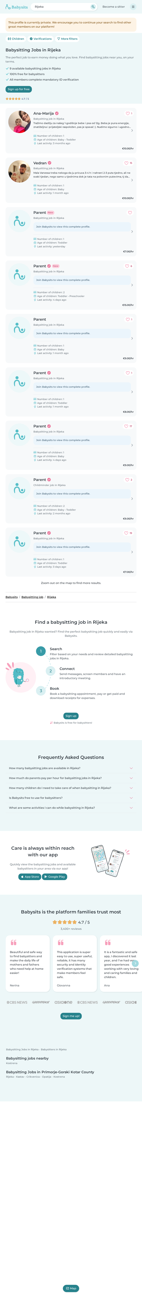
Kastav (20, 1076)
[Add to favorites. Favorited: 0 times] (130, 212)
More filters (68, 38)
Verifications (42, 38)
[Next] (135, 963)
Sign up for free (19, 89)
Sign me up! (71, 1016)
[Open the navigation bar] (133, 6)
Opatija (46, 1076)
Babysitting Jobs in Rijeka (22, 1049)
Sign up (71, 716)
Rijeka (10, 1076)
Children (17, 38)
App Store (31, 876)
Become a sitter (114, 6)
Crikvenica (33, 1076)
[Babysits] (17, 7)
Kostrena (11, 1063)
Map (73, 1288)
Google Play (56, 876)
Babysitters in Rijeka (53, 1049)
